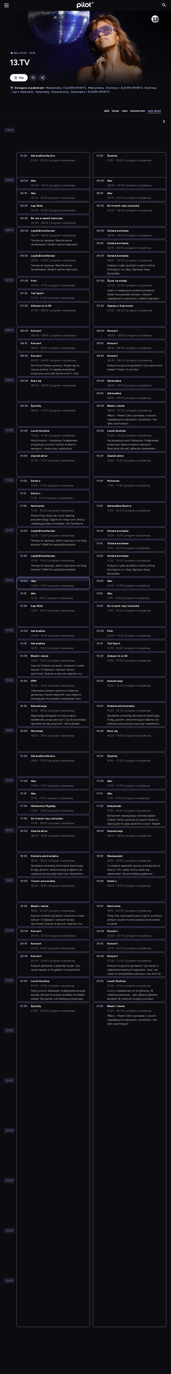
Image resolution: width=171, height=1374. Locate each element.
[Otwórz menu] (6, 5)
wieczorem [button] (137, 110)
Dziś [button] (106, 110)
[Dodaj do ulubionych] (33, 77)
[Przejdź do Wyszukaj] (164, 5)
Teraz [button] (115, 110)
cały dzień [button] (154, 110)
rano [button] (125, 110)
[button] (164, 121)
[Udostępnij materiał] (42, 77)
